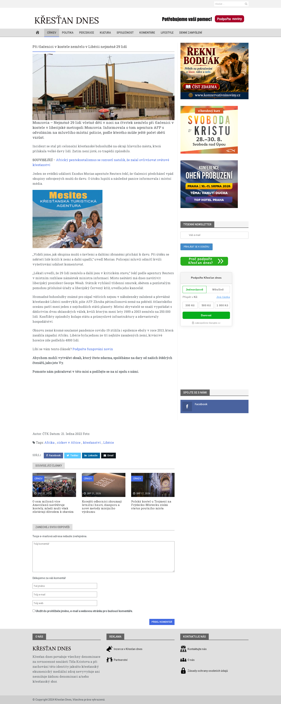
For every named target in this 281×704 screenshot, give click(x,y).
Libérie (108, 442)
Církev (51, 32)
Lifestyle (167, 32)
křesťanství (92, 442)
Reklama (115, 636)
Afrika (49, 442)
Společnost (125, 32)
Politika (67, 32)
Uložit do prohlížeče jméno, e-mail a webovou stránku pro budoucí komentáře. (84, 611)
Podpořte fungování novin (92, 349)
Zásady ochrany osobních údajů (208, 671)
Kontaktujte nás (197, 649)
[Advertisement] (103, 404)
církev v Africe (68, 442)
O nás (39, 636)
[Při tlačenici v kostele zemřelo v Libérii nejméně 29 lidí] (103, 87)
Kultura (105, 32)
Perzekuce (86, 32)
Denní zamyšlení (190, 32)
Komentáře (147, 32)
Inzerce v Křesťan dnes (127, 649)
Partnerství (120, 660)
